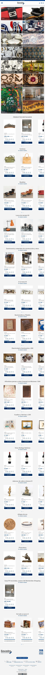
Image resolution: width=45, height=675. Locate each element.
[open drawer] (1, 3)
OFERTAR (10, 142)
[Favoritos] (41, 3)
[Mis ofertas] (39, 3)
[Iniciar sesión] (43, 3)
